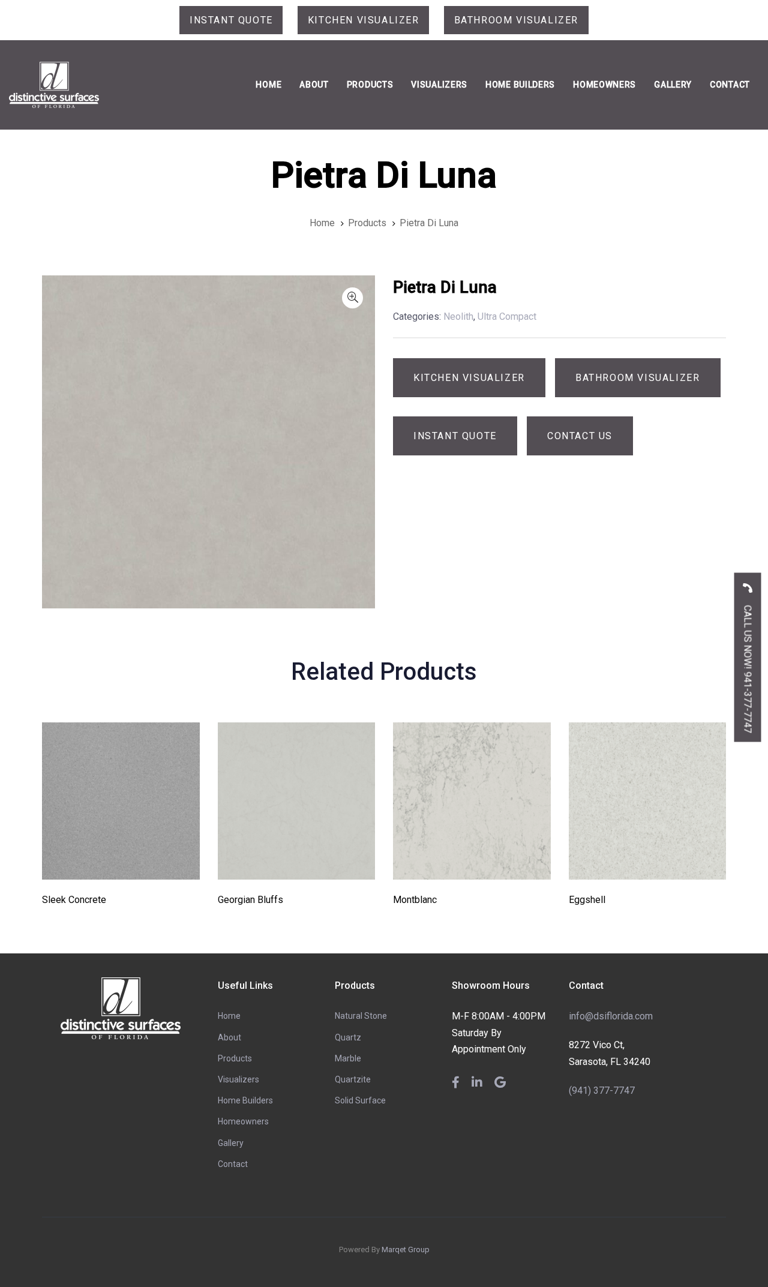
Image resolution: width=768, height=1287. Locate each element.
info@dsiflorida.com (611, 1016)
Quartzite (353, 1079)
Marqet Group (406, 1249)
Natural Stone (361, 1016)
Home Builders (245, 1100)
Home (229, 1016)
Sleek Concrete (74, 899)
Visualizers (238, 1079)
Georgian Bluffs (250, 899)
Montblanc (415, 899)
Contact (233, 1164)
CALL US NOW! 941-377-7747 (748, 667)
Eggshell (587, 899)
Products (235, 1058)
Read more (121, 863)
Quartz (348, 1037)
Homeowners (243, 1121)
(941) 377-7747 (602, 1090)
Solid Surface (360, 1100)
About (229, 1037)
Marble (348, 1058)
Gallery (231, 1143)
